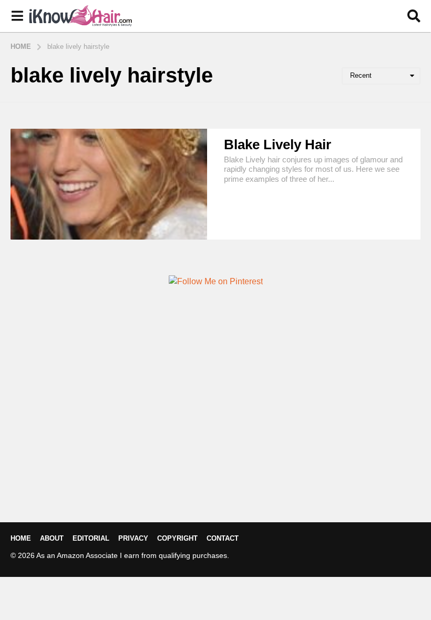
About (52, 538)
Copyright (177, 538)
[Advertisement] (215, 422)
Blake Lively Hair (277, 144)
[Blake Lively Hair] (109, 184)
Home (21, 538)
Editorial (91, 538)
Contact (223, 538)
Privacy (133, 538)
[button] (17, 16)
